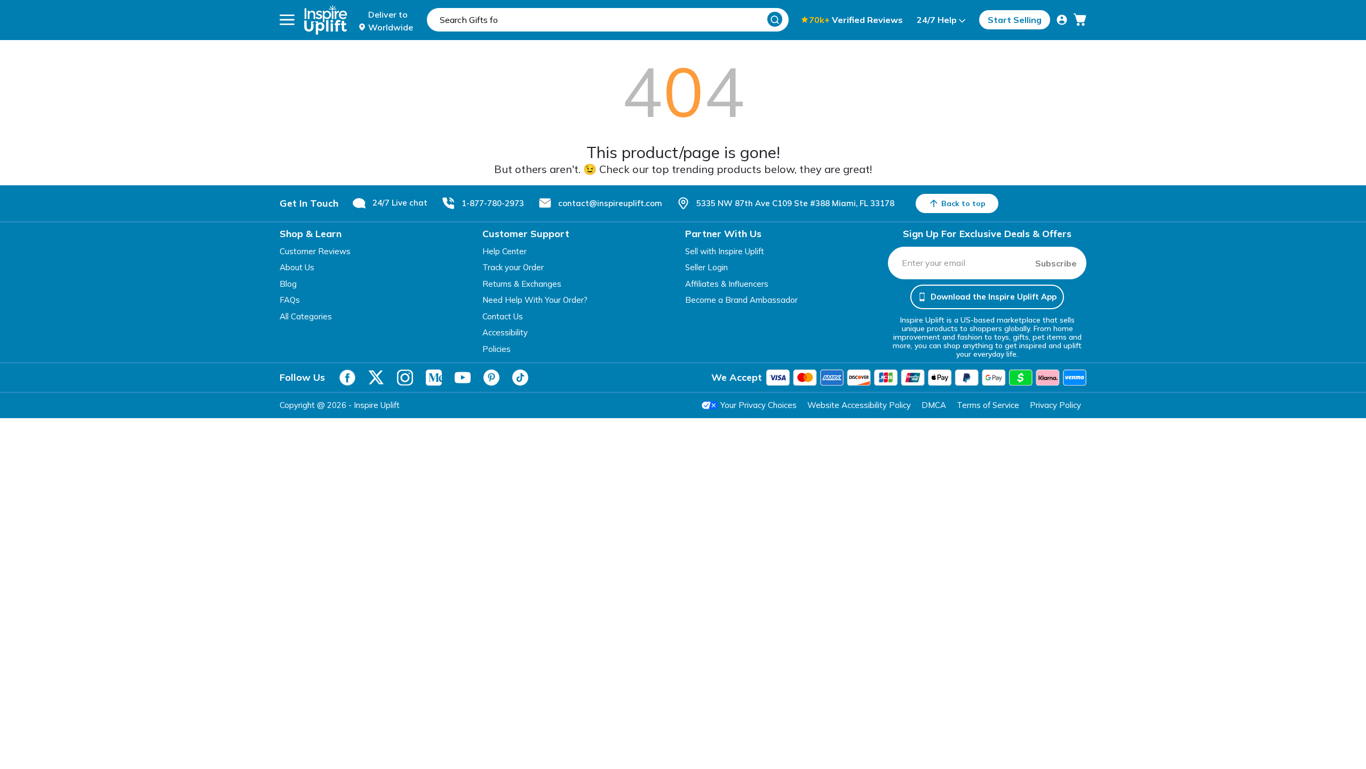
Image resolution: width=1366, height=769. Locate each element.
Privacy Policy (1055, 405)
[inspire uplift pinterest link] (491, 378)
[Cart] (1080, 19)
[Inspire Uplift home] (325, 20)
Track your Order (513, 267)
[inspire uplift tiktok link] (520, 378)
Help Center (504, 251)
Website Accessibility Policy (859, 405)
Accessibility (505, 332)
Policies (496, 349)
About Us (297, 267)
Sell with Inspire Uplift (724, 251)
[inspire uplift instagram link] (405, 378)
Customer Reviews (315, 251)
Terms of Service (988, 405)
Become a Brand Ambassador (741, 300)
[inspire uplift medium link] (434, 378)
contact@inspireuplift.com (610, 203)
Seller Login (706, 267)
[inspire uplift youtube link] (463, 378)
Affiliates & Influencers (726, 284)
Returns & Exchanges (521, 284)
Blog (288, 284)
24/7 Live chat (399, 203)
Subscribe (1056, 263)
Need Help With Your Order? (534, 300)
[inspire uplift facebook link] (347, 378)
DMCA (934, 405)
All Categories (306, 316)
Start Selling (1015, 19)
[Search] (774, 19)
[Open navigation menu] (287, 19)
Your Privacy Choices (758, 405)
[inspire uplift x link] (376, 378)
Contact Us (502, 316)
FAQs (290, 300)
